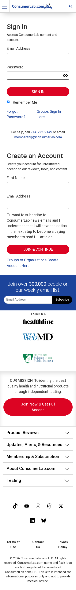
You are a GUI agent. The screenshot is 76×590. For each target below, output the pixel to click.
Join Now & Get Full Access (38, 407)
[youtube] (26, 505)
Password (15, 67)
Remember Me (25, 102)
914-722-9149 (41, 132)
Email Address (18, 48)
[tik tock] (15, 505)
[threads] (49, 505)
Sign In (38, 92)
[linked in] (32, 520)
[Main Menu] (5, 6)
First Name (16, 178)
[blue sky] (43, 520)
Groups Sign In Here (49, 114)
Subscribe (62, 299)
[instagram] (38, 505)
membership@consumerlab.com (38, 137)
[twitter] (60, 505)
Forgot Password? (16, 114)
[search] (70, 6)
